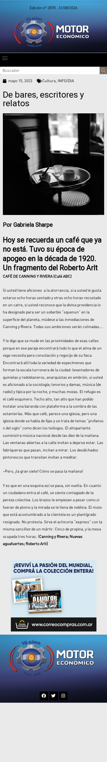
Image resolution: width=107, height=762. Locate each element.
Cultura (49, 80)
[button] (4, 57)
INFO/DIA (66, 80)
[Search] (103, 70)
